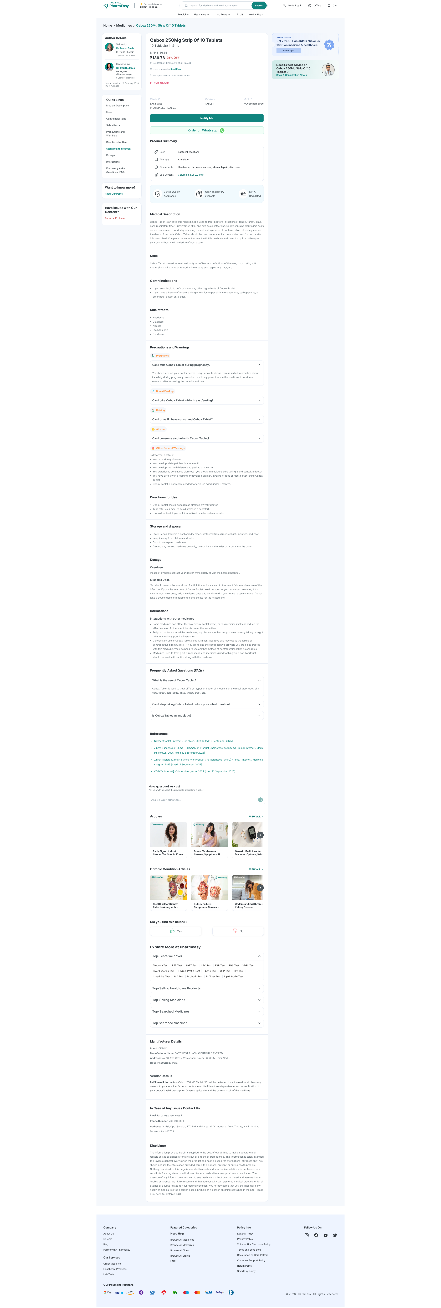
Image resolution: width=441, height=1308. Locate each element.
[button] (224, 5)
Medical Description (117, 105)
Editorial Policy (245, 1233)
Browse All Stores (180, 1255)
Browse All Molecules (182, 1244)
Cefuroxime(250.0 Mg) (191, 174)
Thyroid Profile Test (189, 970)
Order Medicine (112, 1263)
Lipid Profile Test (233, 976)
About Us (108, 1233)
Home (107, 25)
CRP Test (225, 970)
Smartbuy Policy (246, 1271)
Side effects (113, 125)
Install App (288, 50)
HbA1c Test (209, 970)
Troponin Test (160, 965)
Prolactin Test (195, 976)
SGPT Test (191, 965)
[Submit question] (260, 799)
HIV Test (238, 970)
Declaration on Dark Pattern (252, 1254)
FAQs (173, 1261)
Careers (107, 1238)
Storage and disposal (118, 148)
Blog (105, 1244)
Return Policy (244, 1265)
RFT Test (177, 965)
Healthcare (200, 14)
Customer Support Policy (251, 1260)
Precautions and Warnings (115, 133)
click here (155, 1193)
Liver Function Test (163, 970)
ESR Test (220, 965)
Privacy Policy (245, 1238)
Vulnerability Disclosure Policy (254, 1244)
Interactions (113, 161)
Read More (176, 69)
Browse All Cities (179, 1250)
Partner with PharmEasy (116, 1249)
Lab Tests (221, 14)
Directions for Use (116, 142)
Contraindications (116, 118)
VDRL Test (248, 965)
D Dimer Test (213, 976)
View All (255, 816)
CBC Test (206, 965)
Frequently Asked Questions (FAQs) (116, 170)
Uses (109, 112)
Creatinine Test (161, 976)
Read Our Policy (114, 193)
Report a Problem (115, 218)
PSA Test (178, 976)
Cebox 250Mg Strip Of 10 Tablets (161, 25)
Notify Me (206, 118)
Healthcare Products (114, 1268)
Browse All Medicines (182, 1239)
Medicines (124, 25)
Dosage (110, 155)
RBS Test (234, 965)
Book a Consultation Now (290, 74)
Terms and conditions (249, 1249)
